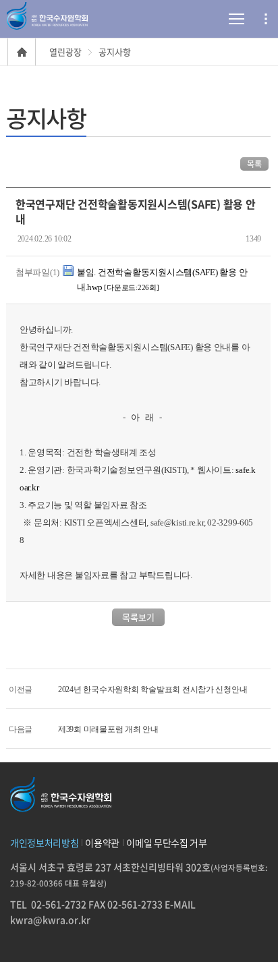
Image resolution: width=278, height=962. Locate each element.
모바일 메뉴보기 (220, 19)
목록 (254, 164)
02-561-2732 (58, 904)
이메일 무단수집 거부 (166, 842)
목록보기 (138, 617)
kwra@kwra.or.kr (50, 919)
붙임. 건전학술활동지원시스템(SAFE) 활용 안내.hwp (162, 279)
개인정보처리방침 (44, 842)
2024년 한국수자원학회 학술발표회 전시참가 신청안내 (152, 689)
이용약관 (102, 842)
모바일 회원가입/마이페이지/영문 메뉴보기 (266, 19)
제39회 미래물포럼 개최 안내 (108, 729)
